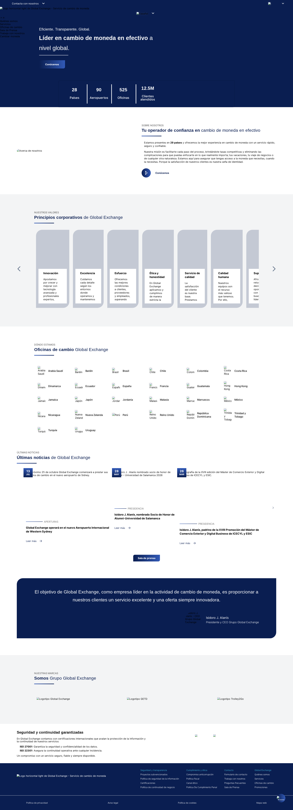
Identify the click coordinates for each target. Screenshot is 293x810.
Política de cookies (187, 802)
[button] (277, 3)
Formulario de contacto (235, 774)
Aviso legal (113, 802)
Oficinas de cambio (264, 783)
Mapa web (261, 802)
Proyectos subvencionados (153, 774)
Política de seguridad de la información (159, 778)
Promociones (261, 787)
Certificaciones (147, 783)
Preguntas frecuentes (235, 783)
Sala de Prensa (231, 787)
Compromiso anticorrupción (199, 774)
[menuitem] (146, 21)
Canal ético (191, 783)
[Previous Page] (19, 269)
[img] (1, 17)
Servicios (259, 778)
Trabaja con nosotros (234, 778)
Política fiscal (192, 778)
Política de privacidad (37, 802)
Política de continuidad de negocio (157, 787)
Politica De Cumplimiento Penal (201, 787)
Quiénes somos (262, 774)
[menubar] (146, 27)
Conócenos (162, 172)
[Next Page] (274, 269)
